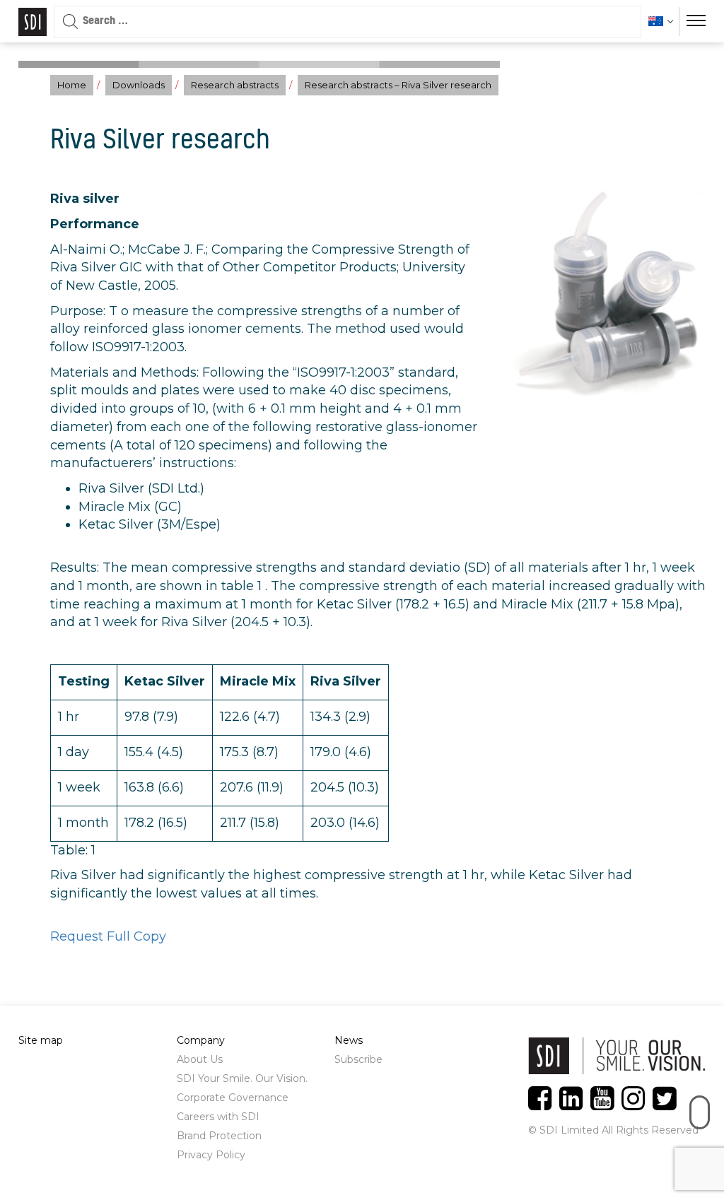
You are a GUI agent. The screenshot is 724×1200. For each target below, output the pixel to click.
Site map (40, 1040)
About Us (200, 1059)
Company (201, 1040)
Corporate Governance (232, 1097)
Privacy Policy (211, 1155)
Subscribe (358, 1059)
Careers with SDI (218, 1116)
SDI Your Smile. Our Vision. (242, 1078)
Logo (32, 22)
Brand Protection (219, 1135)
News (348, 1040)
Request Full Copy (108, 936)
